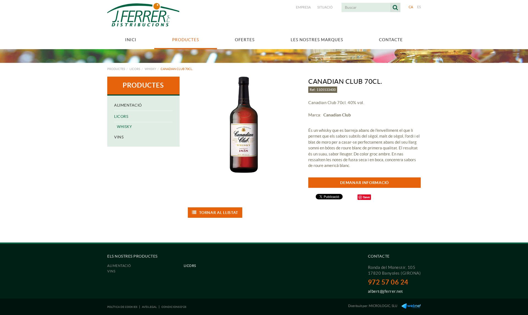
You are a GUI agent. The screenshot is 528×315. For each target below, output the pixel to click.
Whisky (150, 69)
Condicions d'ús (173, 306)
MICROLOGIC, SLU (383, 306)
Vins (118, 137)
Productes (116, 69)
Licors (135, 69)
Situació (325, 7)
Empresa (303, 7)
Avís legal (149, 306)
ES (419, 7)
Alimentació (128, 105)
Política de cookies (122, 306)
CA (411, 7)
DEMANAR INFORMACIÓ (364, 182)
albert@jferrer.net (385, 291)
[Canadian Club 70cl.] (244, 125)
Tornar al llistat (218, 212)
